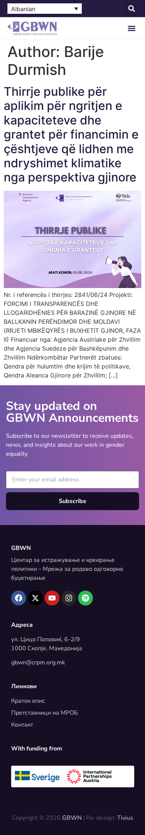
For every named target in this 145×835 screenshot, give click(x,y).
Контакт (22, 725)
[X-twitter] (35, 598)
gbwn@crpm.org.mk (38, 662)
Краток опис (28, 701)
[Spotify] (85, 598)
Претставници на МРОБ (44, 713)
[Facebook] (18, 598)
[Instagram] (68, 598)
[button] (131, 9)
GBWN (21, 548)
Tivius (125, 818)
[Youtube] (52, 598)
